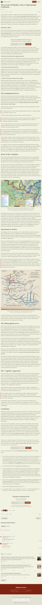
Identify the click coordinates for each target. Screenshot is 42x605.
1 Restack (13, 510)
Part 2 (23, 83)
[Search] (40, 554)
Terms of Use (26, 505)
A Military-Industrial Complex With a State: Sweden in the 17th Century (17, 557)
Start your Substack (18, 599)
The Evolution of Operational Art (21, 466)
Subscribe (34, 1)
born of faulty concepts (18, 433)
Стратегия (19, 462)
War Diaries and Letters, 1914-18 (15, 486)
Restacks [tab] (8, 526)
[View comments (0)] (13, 562)
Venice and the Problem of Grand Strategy (11, 573)
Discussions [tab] (9, 554)
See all (3, 580)
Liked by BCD (5, 537)
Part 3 (26, 72)
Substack (15, 602)
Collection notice (28, 597)
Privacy (20, 597)
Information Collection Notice (20, 506)
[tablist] (5, 526)
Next (38, 518)
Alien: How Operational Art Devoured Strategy (11, 226)
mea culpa (10, 327)
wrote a (6, 327)
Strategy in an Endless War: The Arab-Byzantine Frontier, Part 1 (16, 565)
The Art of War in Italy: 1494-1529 (23, 443)
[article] (21, 559)
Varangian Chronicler (6, 536)
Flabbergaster (5, 543)
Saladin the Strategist (22, 450)
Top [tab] (2, 554)
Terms (23, 597)
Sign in (39, 1)
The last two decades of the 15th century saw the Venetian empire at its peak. (15, 574)
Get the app (26, 599)
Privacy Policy (29, 506)
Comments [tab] (3, 526)
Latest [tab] (5, 554)
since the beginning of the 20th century (26, 16)
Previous (5, 518)
